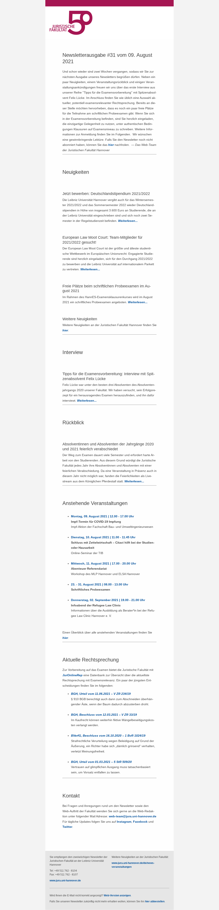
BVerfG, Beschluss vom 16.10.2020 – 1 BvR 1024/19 (108, 735)
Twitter (67, 826)
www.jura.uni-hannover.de (65, 880)
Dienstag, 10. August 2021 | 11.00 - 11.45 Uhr (103, 537)
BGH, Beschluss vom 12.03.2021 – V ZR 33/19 (104, 714)
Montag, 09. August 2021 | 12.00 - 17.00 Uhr (103, 516)
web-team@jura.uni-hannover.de (132, 816)
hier (111, 144)
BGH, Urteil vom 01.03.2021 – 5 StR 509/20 (101, 762)
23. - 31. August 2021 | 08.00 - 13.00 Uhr (99, 584)
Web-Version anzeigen (117, 895)
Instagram (124, 821)
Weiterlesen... (128, 220)
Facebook (140, 821)
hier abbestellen (154, 901)
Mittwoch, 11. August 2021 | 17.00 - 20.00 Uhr (103, 563)
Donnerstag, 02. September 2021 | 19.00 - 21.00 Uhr (108, 600)
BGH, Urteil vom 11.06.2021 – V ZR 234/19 (101, 693)
